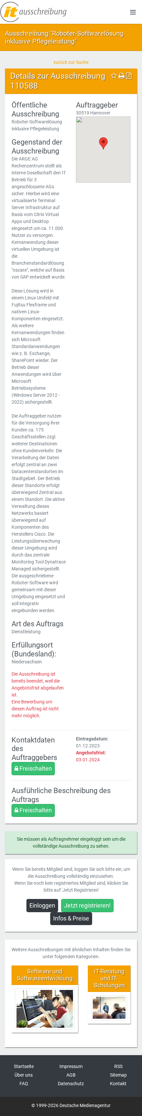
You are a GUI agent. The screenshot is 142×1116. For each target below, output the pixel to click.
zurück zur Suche (71, 62)
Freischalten (35, 768)
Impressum (71, 1066)
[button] (103, 143)
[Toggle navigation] (133, 12)
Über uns (24, 1075)
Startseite (24, 1066)
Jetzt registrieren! (87, 905)
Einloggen (42, 905)
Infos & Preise (71, 918)
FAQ (23, 1083)
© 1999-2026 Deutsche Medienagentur (71, 1105)
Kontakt (118, 1083)
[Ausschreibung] (33, 12)
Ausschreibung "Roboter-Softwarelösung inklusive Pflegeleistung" (64, 37)
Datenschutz (71, 1083)
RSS (118, 1066)
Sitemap (118, 1075)
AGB (71, 1075)
